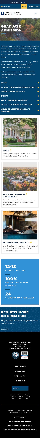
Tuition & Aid (20, 376)
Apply (4, 83)
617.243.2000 (20, 346)
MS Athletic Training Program (20, 421)
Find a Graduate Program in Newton (20, 425)
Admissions (20, 381)
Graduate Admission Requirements (18, 87)
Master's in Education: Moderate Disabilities (20, 430)
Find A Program (20, 366)
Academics (20, 371)
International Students (13, 91)
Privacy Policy (14, 412)
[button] (36, 13)
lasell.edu (27, 412)
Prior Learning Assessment (14, 100)
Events (4, 96)
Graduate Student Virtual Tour (16, 105)
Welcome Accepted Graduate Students (15, 110)
